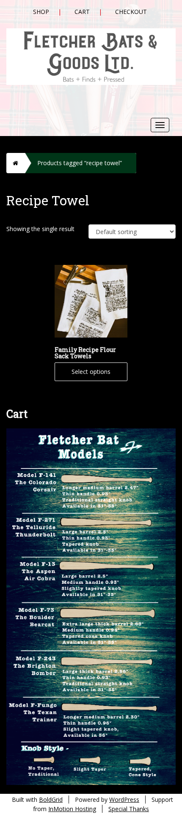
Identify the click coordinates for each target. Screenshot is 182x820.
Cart (82, 12)
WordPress (124, 799)
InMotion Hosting (72, 809)
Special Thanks (128, 809)
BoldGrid (51, 799)
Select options (91, 372)
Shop (41, 12)
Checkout (131, 12)
